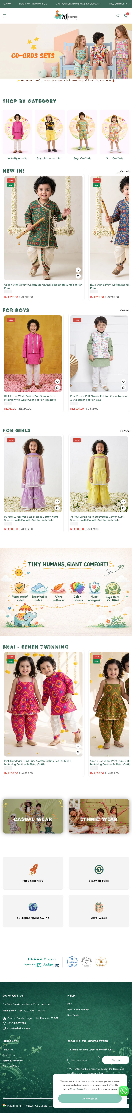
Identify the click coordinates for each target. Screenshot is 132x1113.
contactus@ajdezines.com (36, 1003)
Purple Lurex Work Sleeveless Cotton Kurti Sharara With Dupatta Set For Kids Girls (31, 518)
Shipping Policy (11, 1066)
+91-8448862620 (16, 1023)
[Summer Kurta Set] (17, 132)
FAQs (70, 1003)
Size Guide (73, 1014)
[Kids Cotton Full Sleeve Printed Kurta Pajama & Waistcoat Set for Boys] (99, 353)
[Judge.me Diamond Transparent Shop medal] (72, 961)
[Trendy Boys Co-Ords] (82, 132)
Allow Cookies (89, 1098)
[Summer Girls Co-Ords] (114, 132)
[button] (57, 74)
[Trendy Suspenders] (50, 132)
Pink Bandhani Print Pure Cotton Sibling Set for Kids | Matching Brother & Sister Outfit (37, 762)
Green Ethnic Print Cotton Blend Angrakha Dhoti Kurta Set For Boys (43, 286)
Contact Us (9, 1055)
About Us (8, 1049)
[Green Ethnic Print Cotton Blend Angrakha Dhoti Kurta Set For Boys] (43, 228)
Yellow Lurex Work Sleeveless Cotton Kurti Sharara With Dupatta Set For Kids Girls (97, 518)
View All (124, 171)
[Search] (118, 15)
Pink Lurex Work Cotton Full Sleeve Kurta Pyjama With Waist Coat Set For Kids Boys (30, 397)
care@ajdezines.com (18, 1028)
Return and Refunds (78, 1009)
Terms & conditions (13, 1060)
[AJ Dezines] (66, 15)
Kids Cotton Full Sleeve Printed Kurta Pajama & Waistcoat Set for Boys (98, 397)
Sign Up (116, 1060)
